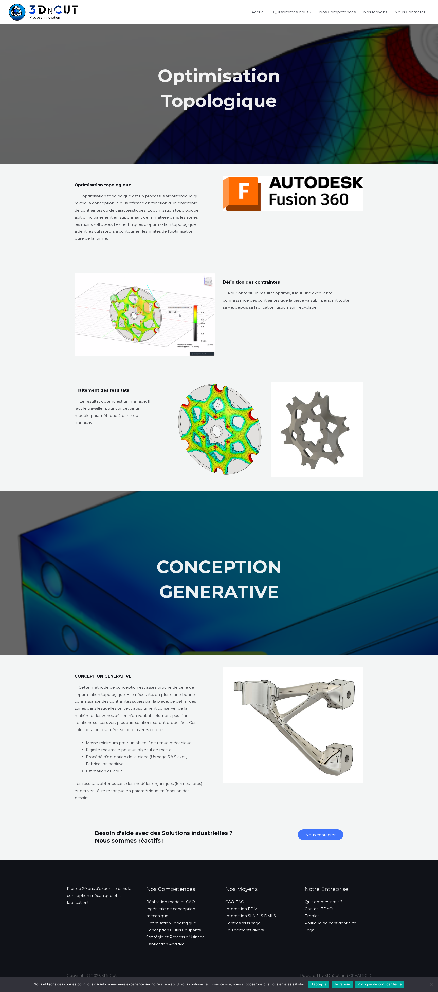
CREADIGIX (360, 975)
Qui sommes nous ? (323, 901)
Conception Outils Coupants (173, 930)
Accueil (258, 12)
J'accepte (319, 984)
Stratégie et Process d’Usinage (175, 936)
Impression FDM (241, 908)
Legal (310, 930)
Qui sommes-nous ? (292, 12)
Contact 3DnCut (320, 908)
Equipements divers (244, 930)
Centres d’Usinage (243, 923)
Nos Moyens (375, 12)
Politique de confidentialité (330, 923)
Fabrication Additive (165, 944)
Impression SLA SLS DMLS (250, 915)
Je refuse (342, 984)
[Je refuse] (431, 984)
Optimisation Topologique (171, 923)
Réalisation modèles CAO (170, 901)
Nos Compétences (337, 12)
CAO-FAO (234, 901)
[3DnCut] (43, 11)
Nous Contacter (410, 12)
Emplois (312, 915)
